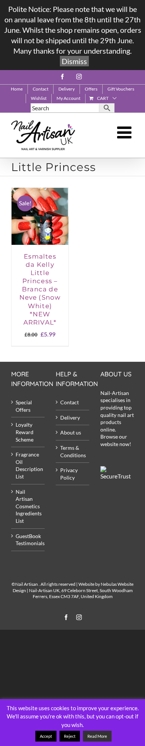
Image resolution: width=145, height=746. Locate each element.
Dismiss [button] (74, 61)
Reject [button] (69, 736)
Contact (69, 402)
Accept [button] (46, 736)
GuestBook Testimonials (28, 540)
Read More (97, 736)
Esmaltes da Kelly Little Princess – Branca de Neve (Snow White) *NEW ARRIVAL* (40, 289)
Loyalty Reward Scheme (24, 431)
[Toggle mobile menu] (125, 132)
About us (70, 432)
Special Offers (24, 406)
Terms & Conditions (73, 451)
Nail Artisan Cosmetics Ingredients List (28, 506)
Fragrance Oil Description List (28, 465)
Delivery (70, 417)
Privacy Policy (69, 474)
